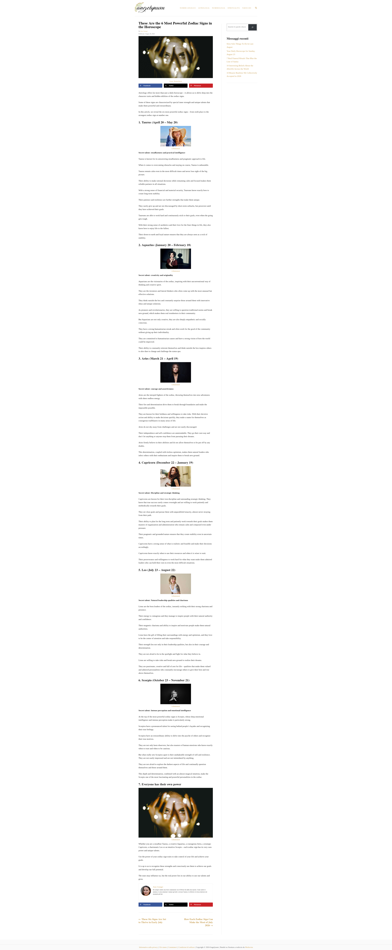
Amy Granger (144, 31)
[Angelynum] (151, 8)
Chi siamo (163, 947)
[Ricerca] (252, 27)
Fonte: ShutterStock (175, 81)
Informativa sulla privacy (148, 947)
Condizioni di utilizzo (186, 947)
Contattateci (173, 947)
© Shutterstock (176, 148)
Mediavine (249, 947)
